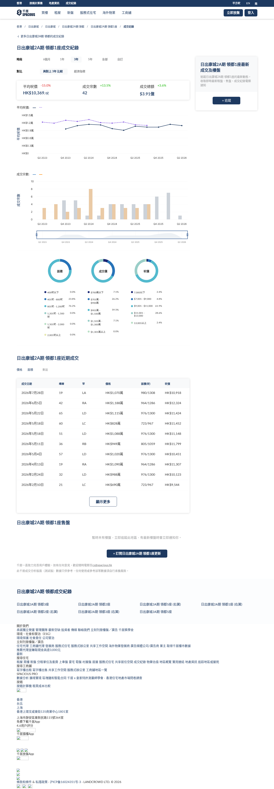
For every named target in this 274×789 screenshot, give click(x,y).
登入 (251, 12)
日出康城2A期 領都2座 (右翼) (37, 611)
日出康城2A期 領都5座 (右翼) (160, 604)
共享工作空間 (99, 646)
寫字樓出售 (40, 670)
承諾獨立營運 (26, 630)
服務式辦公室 (80, 646)
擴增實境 (35, 678)
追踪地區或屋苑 (208, 662)
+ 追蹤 (226, 100)
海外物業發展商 (120, 646)
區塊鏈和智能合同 (54, 678)
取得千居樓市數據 (179, 646)
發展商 (50, 646)
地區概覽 (165, 662)
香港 (19, 26)
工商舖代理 (37, 646)
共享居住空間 (124, 662)
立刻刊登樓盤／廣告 (105, 630)
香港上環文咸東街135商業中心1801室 (42, 711)
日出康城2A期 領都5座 (156, 611)
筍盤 (79, 662)
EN (248, 3)
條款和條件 (24, 782)
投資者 (66, 630)
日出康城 (33, 26)
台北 (20, 703)
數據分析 (23, 678)
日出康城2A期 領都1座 (104, 26)
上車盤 (64, 662)
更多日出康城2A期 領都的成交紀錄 (42, 36)
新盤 (70, 12)
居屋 (95, 662)
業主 (163, 646)
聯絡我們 (84, 630)
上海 (20, 707)
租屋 (57, 12)
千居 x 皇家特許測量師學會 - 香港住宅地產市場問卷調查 (104, 678)
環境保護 (23, 638)
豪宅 (72, 662)
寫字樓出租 (24, 670)
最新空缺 (54, 630)
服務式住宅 (88, 12)
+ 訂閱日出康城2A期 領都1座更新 (137, 553)
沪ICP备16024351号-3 (66, 782)
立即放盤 (233, 12)
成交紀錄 (71, 3)
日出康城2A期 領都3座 (33, 604)
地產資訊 (54, 3)
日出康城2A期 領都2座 (94, 604)
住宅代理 (23, 646)
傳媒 (74, 630)
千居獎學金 (126, 630)
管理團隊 (42, 630)
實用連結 (178, 662)
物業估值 (153, 662)
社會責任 (35, 638)
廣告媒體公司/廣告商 (145, 646)
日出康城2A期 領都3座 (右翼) (98, 611)
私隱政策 (42, 782)
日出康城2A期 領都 (73, 26)
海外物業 (108, 12)
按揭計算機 (36, 3)
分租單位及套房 (48, 662)
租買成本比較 (41, 686)
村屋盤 (87, 662)
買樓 (45, 12)
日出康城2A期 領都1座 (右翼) (221, 604)
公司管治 (48, 638)
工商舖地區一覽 (96, 670)
